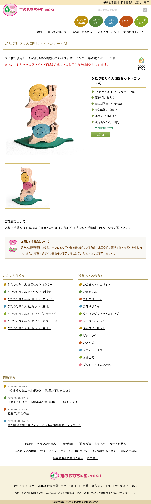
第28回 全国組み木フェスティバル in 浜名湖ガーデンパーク (44, 425)
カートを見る (117, 444)
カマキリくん (91, 306)
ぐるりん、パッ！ (94, 321)
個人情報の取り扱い (104, 451)
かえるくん (90, 292)
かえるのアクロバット (97, 284)
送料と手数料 (111, 2)
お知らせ (100, 444)
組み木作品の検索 (25, 451)
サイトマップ (48, 451)
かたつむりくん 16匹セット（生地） (30, 292)
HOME (39, 32)
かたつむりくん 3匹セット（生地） (29, 328)
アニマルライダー (94, 350)
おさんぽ (88, 343)
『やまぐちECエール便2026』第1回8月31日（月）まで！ (43, 402)
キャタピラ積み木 (94, 328)
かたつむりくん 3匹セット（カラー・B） (33, 321)
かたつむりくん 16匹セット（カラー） (31, 284)
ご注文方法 (84, 444)
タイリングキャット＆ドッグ (101, 314)
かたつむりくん (107, 32)
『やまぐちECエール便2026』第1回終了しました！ (39, 391)
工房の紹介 (66, 444)
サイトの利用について (74, 451)
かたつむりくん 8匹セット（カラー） (31, 299)
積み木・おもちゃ (82, 32)
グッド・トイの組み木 (97, 365)
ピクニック (90, 335)
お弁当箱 (88, 357)
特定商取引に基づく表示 (135, 2)
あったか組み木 (57, 32)
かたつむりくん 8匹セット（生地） (29, 306)
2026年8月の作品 (18, 413)
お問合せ (92, 458)
